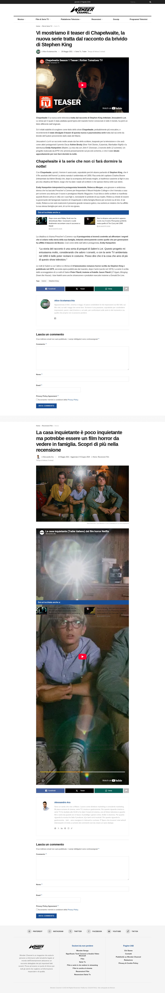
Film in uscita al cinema (82, 968)
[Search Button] (149, 2)
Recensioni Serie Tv (82, 974)
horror (44, 281)
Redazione (128, 960)
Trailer (84, 51)
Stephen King (54, 281)
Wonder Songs (82, 951)
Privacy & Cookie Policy (128, 963)
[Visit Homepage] (82, 10)
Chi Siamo (128, 951)
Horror (57, 426)
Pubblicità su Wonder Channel (128, 957)
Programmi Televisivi (138, 19)
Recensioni (96, 19)
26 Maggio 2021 (66, 51)
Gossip (116, 19)
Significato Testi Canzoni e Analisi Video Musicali (82, 955)
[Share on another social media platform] (126, 289)
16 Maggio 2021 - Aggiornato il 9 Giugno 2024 (74, 457)
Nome (39, 374)
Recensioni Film (47, 426)
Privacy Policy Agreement (47, 396)
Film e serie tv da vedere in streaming (82, 965)
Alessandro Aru (48, 457)
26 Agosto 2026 (56, 229)
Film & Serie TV (42, 19)
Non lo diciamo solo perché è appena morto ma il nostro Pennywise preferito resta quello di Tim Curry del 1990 (111, 220)
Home (38, 26)
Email (39, 385)
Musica (21, 19)
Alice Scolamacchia (50, 51)
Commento (41, 344)
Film (82, 959)
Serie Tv (57, 26)
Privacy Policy (73, 400)
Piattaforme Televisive (70, 19)
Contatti (128, 954)
